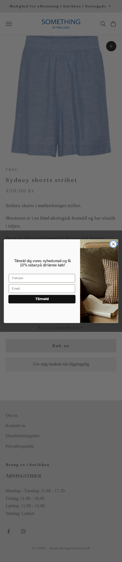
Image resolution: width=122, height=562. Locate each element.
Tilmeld (42, 298)
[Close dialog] (113, 244)
